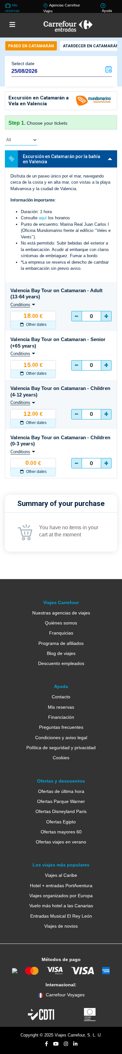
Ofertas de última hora (61, 791)
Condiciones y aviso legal (61, 737)
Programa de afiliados (61, 643)
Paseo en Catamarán (31, 46)
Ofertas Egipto (61, 821)
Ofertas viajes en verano (61, 842)
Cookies (61, 757)
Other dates (36, 324)
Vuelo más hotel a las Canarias (61, 905)
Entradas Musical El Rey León (61, 916)
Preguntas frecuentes (61, 727)
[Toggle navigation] (12, 25)
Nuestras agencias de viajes (61, 613)
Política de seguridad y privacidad (61, 747)
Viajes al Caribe (61, 875)
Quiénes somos (61, 623)
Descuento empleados (61, 663)
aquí (43, 217)
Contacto (61, 696)
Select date (22, 63)
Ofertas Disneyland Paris (61, 811)
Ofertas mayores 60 (61, 832)
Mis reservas (61, 707)
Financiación (61, 717)
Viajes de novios (61, 926)
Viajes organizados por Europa (61, 895)
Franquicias (61, 633)
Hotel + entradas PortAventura (61, 885)
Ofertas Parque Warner (61, 801)
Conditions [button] (20, 304)
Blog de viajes (61, 653)
